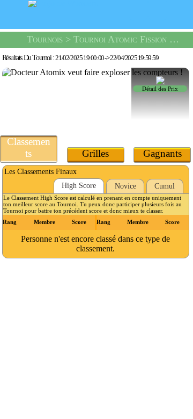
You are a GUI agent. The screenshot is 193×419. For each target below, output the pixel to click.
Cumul (164, 186)
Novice (125, 186)
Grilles (95, 153)
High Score (79, 185)
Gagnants (162, 153)
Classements (28, 147)
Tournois (45, 39)
